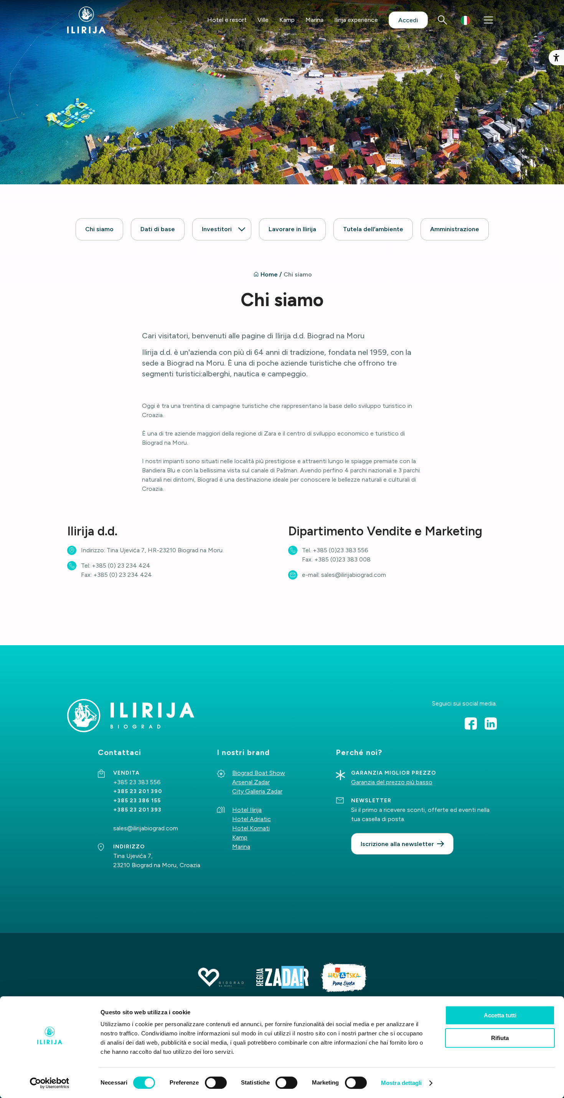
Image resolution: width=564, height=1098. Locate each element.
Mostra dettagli (401, 1083)
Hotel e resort (227, 19)
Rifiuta (500, 1038)
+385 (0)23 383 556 (340, 550)
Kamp (287, 19)
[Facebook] (471, 723)
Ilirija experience (356, 19)
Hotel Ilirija (247, 809)
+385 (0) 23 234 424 (121, 565)
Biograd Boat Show (258, 773)
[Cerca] (442, 20)
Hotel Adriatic (251, 819)
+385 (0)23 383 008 (342, 559)
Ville (263, 19)
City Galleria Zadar (257, 791)
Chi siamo (99, 229)
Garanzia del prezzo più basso (391, 782)
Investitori (217, 229)
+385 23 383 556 (137, 782)
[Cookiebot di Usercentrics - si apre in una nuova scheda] (49, 1083)
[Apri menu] (488, 20)
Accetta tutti (500, 1015)
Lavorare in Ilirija (292, 229)
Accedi (408, 20)
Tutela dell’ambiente (373, 229)
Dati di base (157, 229)
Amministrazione (454, 229)
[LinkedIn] (491, 723)
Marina (314, 19)
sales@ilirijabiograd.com (353, 574)
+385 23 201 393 (137, 810)
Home (269, 274)
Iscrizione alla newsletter (397, 844)
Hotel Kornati (251, 828)
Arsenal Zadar (251, 782)
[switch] (216, 1082)
